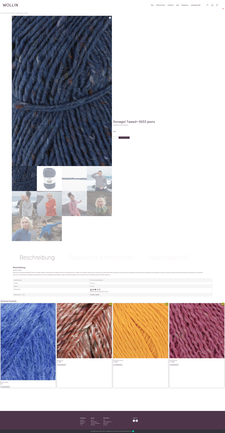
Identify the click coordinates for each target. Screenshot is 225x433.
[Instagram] (134, 421)
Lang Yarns (5, 13)
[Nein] (223, 431)
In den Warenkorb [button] (5, 386)
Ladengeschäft (195, 5)
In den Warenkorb (124, 137)
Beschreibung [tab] (37, 257)
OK (133, 431)
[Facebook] (137, 421)
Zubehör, (171, 5)
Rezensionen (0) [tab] (168, 257)
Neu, (152, 5)
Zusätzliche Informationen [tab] (101, 257)
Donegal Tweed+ (12, 13)
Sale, (177, 5)
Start (2, 13)
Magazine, (185, 5)
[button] (110, 18)
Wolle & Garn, (160, 5)
